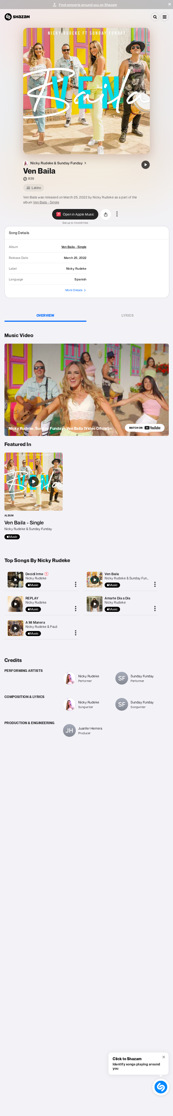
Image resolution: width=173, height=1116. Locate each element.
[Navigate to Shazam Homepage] (17, 16)
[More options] (117, 214)
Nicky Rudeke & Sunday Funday (128, 578)
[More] (75, 585)
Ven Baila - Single (46, 202)
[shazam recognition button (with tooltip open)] (161, 1087)
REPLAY (32, 598)
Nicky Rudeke (36, 578)
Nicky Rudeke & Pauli (41, 626)
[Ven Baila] (145, 165)
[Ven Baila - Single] (33, 496)
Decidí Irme (34, 574)
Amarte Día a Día (117, 598)
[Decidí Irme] (15, 580)
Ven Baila (112, 574)
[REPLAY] (15, 604)
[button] (169, 4)
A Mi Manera (35, 622)
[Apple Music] (12, 536)
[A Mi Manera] (15, 628)
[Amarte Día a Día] (95, 604)
